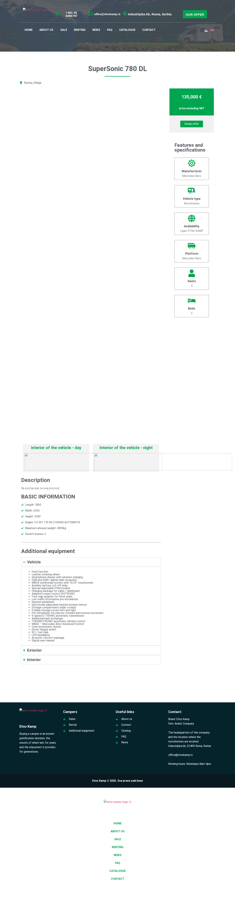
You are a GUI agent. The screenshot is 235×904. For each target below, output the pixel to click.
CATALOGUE (127, 29)
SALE (63, 29)
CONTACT (149, 29)
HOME (29, 29)
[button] (213, 892)
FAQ (109, 29)
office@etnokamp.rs (107, 14)
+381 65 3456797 (71, 14)
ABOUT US (46, 29)
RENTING (80, 29)
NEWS (96, 29)
